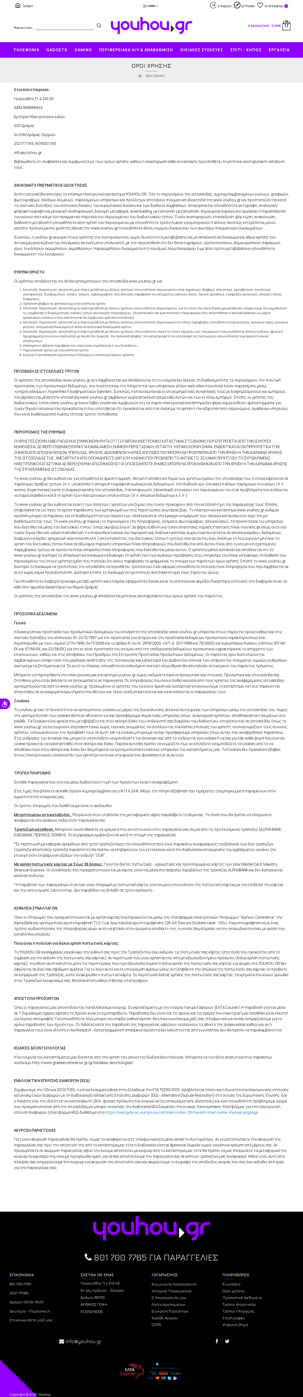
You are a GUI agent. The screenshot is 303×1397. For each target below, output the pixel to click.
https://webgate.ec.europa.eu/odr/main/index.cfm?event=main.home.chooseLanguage (181, 1112)
